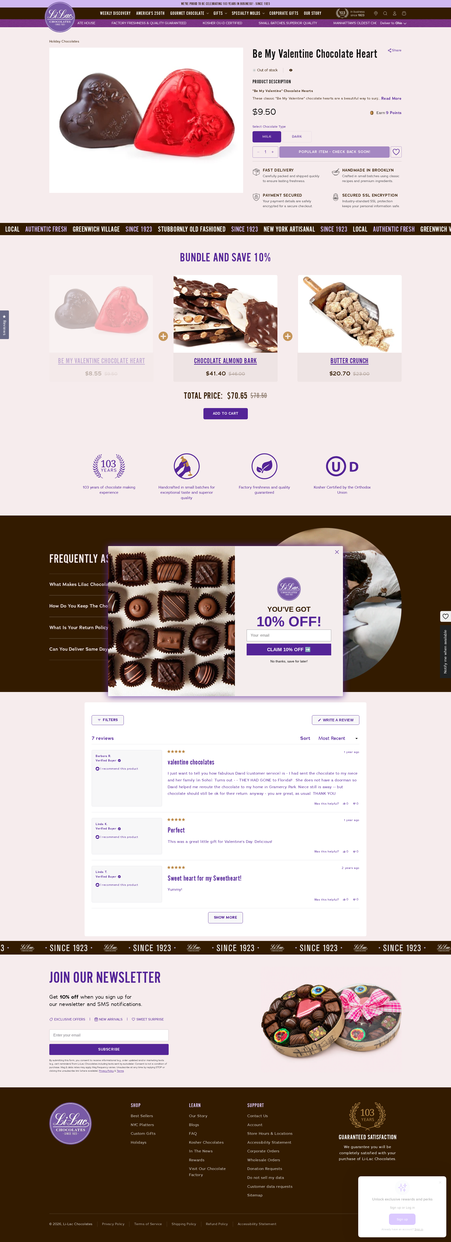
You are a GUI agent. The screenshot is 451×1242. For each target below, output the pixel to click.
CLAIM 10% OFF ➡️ (289, 649)
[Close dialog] (337, 552)
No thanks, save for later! (289, 661)
